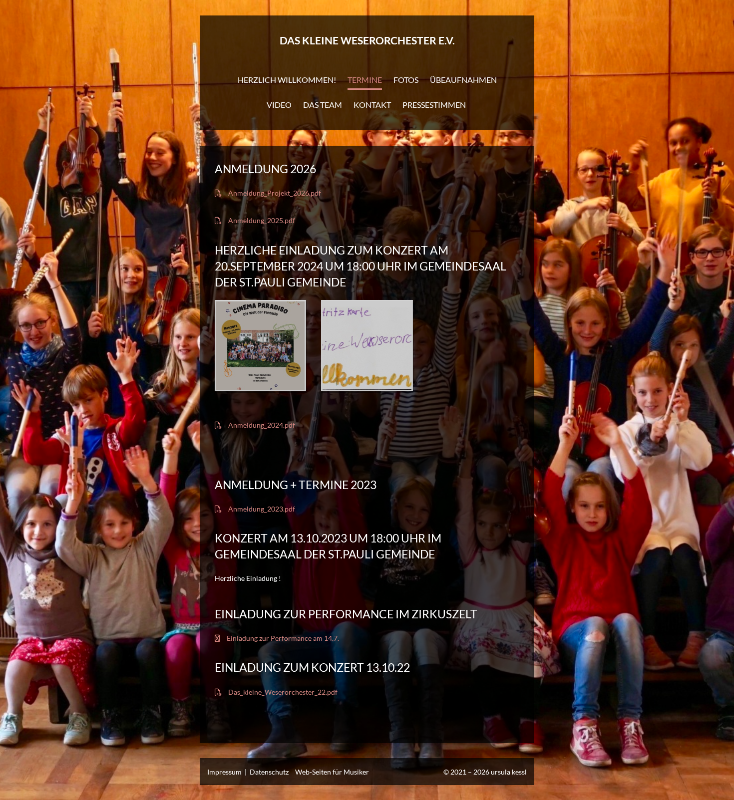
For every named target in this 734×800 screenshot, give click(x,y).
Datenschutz (269, 772)
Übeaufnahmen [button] (463, 79)
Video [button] (279, 104)
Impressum (224, 772)
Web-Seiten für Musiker (332, 772)
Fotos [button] (405, 79)
